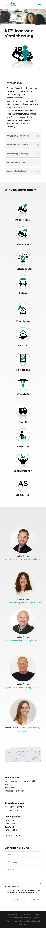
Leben (23, 293)
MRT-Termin (23, 495)
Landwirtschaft (23, 470)
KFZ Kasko (23, 244)
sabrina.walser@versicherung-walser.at (23, 602)
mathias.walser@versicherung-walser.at (23, 559)
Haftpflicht (23, 369)
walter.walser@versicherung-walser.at (23, 640)
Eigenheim (23, 321)
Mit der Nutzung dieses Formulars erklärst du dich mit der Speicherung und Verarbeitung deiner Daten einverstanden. (23, 892)
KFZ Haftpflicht (23, 220)
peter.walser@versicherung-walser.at (23, 687)
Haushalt (23, 345)
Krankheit (23, 394)
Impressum (12, 914)
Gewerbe (23, 446)
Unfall (23, 422)
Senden (35, 899)
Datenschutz (25, 914)
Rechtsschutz (23, 268)
